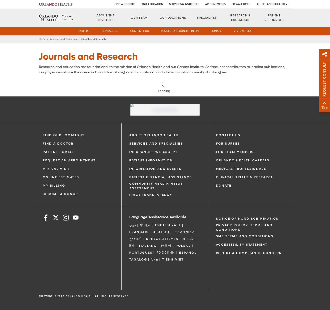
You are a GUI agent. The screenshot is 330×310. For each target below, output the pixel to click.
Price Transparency (150, 195)
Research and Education (63, 39)
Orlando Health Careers (243, 160)
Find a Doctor (124, 4)
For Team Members (235, 152)
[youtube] (76, 218)
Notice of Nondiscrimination (247, 219)
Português (140, 253)
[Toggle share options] (324, 54)
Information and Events (155, 169)
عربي (132, 225)
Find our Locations (64, 135)
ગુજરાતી (135, 239)
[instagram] (66, 218)
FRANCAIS (139, 232)
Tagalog (138, 259)
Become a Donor (60, 194)
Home (42, 39)
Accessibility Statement (242, 245)
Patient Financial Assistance (160, 177)
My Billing (54, 186)
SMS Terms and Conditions (244, 236)
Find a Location (152, 4)
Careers (83, 31)
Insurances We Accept (153, 152)
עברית (188, 239)
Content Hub (139, 31)
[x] (56, 218)
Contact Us (110, 31)
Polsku (183, 246)
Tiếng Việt (173, 259)
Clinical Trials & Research (245, 177)
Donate (216, 31)
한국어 (166, 246)
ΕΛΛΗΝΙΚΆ (185, 232)
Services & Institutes (184, 4)
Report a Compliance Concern (249, 253)
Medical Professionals (241, 169)
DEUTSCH (162, 232)
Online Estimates (61, 177)
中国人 (145, 225)
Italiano (148, 246)
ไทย (154, 259)
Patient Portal (58, 152)
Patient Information (151, 160)
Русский (166, 253)
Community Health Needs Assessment (156, 186)
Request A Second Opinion (180, 31)
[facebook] (46, 218)
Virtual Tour (243, 31)
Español (188, 253)
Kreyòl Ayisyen (162, 239)
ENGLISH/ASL (168, 225)
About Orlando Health (154, 135)
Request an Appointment (69, 160)
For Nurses (228, 144)
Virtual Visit (56, 169)
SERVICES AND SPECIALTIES (156, 144)
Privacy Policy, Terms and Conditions (244, 227)
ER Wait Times (241, 4)
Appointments (215, 4)
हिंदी (132, 246)
